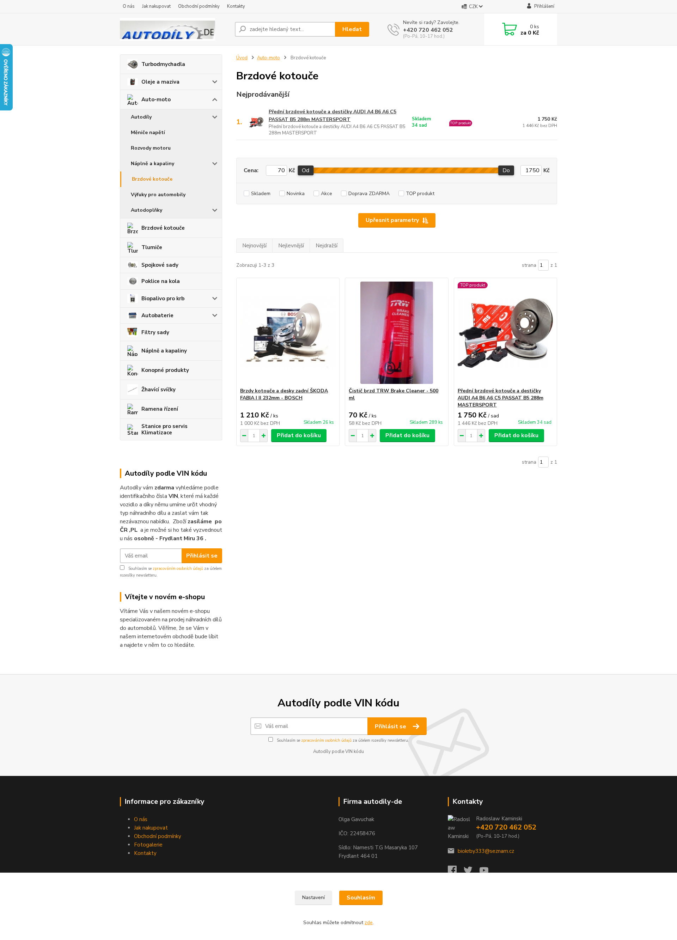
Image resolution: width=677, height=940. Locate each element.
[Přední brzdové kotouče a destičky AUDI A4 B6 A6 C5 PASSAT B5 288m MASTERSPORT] (505, 333)
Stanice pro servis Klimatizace (164, 429)
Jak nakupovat (156, 6)
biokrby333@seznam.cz (486, 851)
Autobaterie (157, 315)
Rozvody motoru (151, 148)
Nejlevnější (291, 245)
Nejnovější (254, 245)
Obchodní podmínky (199, 6)
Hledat (352, 29)
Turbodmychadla (163, 64)
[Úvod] (174, 29)
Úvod (242, 58)
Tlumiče (151, 247)
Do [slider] (506, 170)
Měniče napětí (148, 132)
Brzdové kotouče (152, 179)
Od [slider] (305, 170)
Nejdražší (326, 245)
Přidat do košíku (299, 435)
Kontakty (236, 6)
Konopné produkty (165, 370)
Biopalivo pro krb (162, 298)
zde (369, 922)
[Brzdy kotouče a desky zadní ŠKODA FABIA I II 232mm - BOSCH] (288, 333)
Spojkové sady (159, 265)
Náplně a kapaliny (152, 163)
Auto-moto (156, 99)
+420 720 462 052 (428, 30)
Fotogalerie (148, 844)
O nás (129, 6)
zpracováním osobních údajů (178, 568)
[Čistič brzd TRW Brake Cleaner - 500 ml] (396, 333)
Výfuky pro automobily (158, 194)
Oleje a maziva (160, 81)
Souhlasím (361, 898)
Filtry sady (155, 332)
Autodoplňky (146, 210)
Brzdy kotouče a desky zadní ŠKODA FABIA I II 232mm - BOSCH (284, 394)
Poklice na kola (160, 281)
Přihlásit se (202, 556)
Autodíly (141, 117)
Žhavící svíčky (158, 389)
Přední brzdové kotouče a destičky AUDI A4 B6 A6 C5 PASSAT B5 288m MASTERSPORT (332, 115)
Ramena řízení (159, 408)
